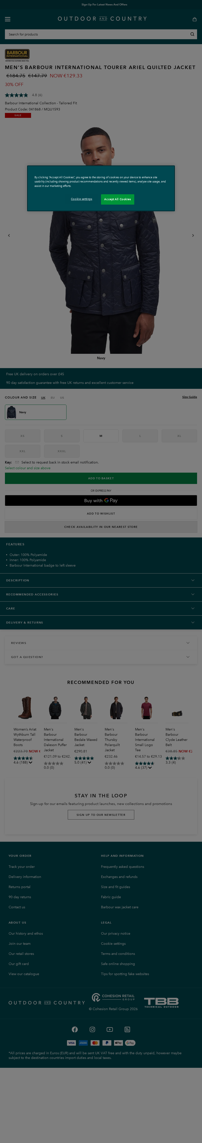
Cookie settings (81, 199)
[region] (101, 188)
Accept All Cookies (117, 199)
